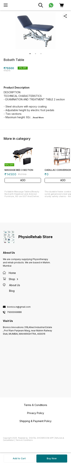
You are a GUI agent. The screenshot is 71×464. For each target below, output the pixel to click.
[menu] (6, 5)
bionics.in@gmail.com (19, 307)
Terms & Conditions (24, 440)
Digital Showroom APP (41, 438)
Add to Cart (19, 458)
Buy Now (52, 458)
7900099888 (14, 312)
